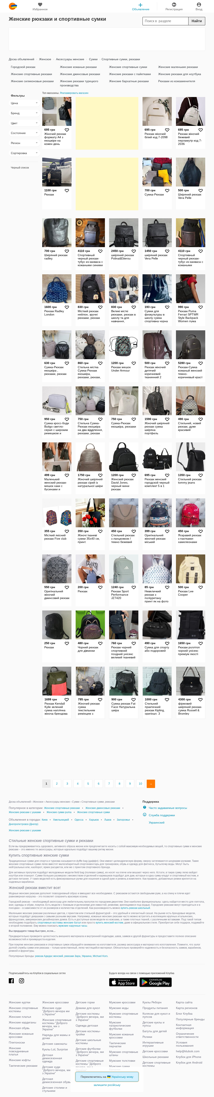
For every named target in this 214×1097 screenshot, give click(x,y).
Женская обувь (19, 1028)
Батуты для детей (155, 1031)
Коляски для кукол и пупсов (156, 1015)
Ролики (147, 1036)
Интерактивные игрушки (153, 1044)
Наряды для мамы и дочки (56, 1036)
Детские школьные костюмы (88, 1041)
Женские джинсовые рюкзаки (80, 74)
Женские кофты (20, 1060)
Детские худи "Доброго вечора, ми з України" (56, 1070)
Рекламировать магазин (74, 93)
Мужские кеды (119, 1008)
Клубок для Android (189, 1062)
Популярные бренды (190, 1019)
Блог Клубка (184, 1013)
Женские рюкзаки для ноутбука (179, 74)
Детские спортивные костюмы (157, 1064)
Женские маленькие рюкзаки (178, 67)
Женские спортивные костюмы (23, 1009)
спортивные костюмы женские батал (59, 922)
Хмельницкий (61, 819)
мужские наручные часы (73, 925)
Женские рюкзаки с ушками (25, 812)
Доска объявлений (21, 59)
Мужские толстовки (122, 1060)
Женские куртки (19, 1002)
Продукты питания (155, 1008)
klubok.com (13, 6)
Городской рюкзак (23, 67)
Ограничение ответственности (187, 1035)
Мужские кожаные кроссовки (121, 1036)
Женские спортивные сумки (128, 67)
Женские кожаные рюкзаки (78, 67)
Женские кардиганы (22, 1022)
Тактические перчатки (117, 1044)
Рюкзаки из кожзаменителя (176, 81)
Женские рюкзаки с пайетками (130, 74)
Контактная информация (185, 1026)
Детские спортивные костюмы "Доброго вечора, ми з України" (90, 1065)
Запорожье (123, 819)
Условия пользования (185, 1044)
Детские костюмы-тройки (88, 1032)
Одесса (79, 819)
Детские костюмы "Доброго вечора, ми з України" (90, 1017)
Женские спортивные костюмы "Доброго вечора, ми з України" (56, 1024)
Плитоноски (17, 1042)
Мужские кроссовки (122, 1002)
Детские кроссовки (155, 1051)
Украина (87, 956)
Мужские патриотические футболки (120, 1025)
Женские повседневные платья (19, 1051)
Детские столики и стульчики (54, 1089)
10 (140, 783)
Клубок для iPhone (188, 1057)
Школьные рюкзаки (156, 1057)
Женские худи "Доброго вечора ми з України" (56, 1011)
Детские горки (85, 1002)
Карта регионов (186, 1008)
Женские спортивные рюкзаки (31, 74)
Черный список (20, 167)
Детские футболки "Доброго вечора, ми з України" (90, 1052)
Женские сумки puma (59, 812)
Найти (197, 21)
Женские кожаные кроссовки (21, 1035)
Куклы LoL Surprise (55, 1049)
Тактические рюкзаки (23, 1065)
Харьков (94, 819)
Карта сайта (184, 1002)
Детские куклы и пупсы (153, 1024)
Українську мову (122, 1076)
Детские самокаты (54, 1043)
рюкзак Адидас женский (49, 956)
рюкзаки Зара (72, 956)
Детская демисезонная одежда (52, 1058)
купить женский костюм (109, 922)
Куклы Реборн (152, 1002)
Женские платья (20, 1016)
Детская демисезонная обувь (56, 1080)
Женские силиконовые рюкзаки (32, 81)
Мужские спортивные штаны (123, 1053)
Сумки (93, 59)
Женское (44, 59)
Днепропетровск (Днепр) (23, 824)
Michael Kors (100, 956)
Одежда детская (87, 1025)
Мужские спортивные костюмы (123, 1015)
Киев (44, 819)
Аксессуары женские (69, 59)
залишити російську (107, 1085)
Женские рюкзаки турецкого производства (79, 83)
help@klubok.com (188, 1051)
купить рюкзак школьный (135, 908)
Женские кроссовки (55, 1002)
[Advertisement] (107, 39)
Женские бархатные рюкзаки (129, 81)
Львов (107, 819)
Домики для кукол (88, 1008)
